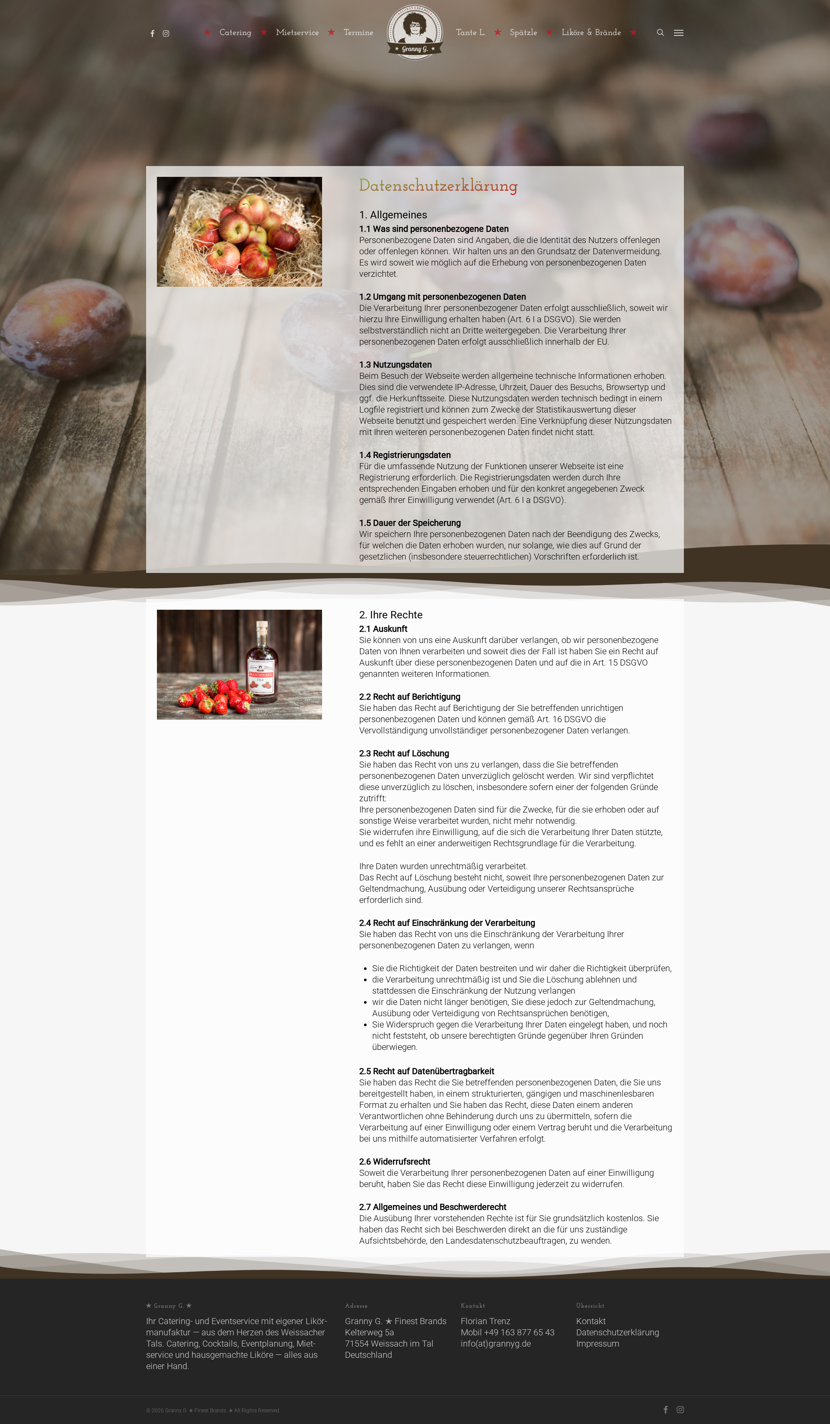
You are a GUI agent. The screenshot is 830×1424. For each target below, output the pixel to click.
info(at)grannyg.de (496, 1343)
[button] (679, 32)
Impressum (597, 1343)
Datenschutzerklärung (617, 1332)
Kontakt (591, 1321)
